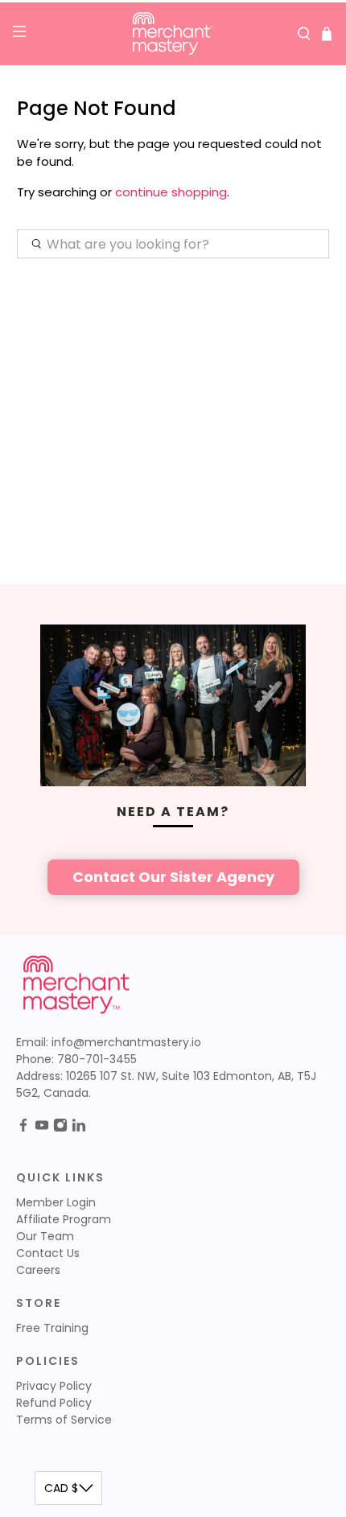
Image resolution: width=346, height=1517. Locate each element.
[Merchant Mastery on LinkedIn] (79, 1128)
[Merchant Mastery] (173, 33)
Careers (38, 1270)
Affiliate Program (63, 1219)
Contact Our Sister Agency (173, 877)
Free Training (52, 1328)
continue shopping (171, 191)
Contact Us (48, 1253)
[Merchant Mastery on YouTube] (42, 1128)
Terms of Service (64, 1420)
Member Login (56, 1202)
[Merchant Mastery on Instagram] (60, 1128)
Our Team (45, 1236)
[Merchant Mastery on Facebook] (23, 1128)
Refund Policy (54, 1403)
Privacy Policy (54, 1386)
